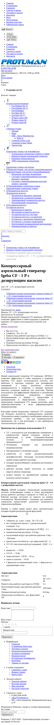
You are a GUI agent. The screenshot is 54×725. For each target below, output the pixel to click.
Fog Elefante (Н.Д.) (20, 108)
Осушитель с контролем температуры (28, 219)
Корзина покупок (14, 22)
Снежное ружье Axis (21, 140)
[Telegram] (19, 362)
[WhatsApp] (14, 362)
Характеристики (13, 369)
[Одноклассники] (5, 362)
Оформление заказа (15, 24)
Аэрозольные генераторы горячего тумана (31, 154)
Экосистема (17, 145)
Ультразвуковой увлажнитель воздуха (28, 200)
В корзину (6, 355)
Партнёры (16, 660)
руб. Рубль (11, 40)
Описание (10, 367)
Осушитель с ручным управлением (27, 221)
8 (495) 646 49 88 (8, 68)
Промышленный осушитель (24, 226)
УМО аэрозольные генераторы (25, 161)
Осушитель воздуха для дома (24, 214)
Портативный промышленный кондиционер (32, 224)
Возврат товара (18, 672)
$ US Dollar (11, 37)
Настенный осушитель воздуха (25, 212)
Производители (19, 656)
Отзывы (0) (11, 371)
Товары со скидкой (20, 663)
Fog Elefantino (18, 111)
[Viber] (11, 362)
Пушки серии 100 (19, 118)
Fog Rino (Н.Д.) (18, 115)
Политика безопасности (22, 651)
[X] (8, 362)
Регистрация (12, 20)
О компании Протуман (22, 646)
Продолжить (7, 637)
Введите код (8, 630)
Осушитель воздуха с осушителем (27, 217)
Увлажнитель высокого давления (26, 195)
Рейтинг (5, 622)
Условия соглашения (21, 653)
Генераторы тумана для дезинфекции (23, 247)
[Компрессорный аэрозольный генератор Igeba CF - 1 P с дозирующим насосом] (29, 296)
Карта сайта (17, 674)
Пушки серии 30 (19, 120)
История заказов (19, 684)
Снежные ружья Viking (22, 143)
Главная (9, 3)
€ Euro (9, 34)
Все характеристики (10, 350)
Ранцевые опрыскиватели (23, 158)
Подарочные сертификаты (23, 658)
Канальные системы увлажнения (26, 174)
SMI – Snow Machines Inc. (23, 136)
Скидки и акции (13, 10)
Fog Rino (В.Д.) (18, 113)
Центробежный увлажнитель (25, 203)
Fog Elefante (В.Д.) (20, 106)
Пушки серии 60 (19, 122)
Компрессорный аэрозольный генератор (30, 156)
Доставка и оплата (14, 13)
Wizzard (15, 131)
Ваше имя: (5, 608)
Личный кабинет (19, 681)
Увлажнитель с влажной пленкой (26, 198)
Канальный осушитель (22, 210)
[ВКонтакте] (2, 362)
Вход (8, 17)
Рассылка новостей (20, 688)
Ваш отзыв (6, 620)
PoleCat (20, 138)
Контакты (10, 15)
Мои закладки (18, 686)
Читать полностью (9, 326)
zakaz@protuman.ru (20, 698)
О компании (11, 5)
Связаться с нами (19, 670)
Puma (14, 133)
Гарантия (10, 8)
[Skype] (16, 362)
